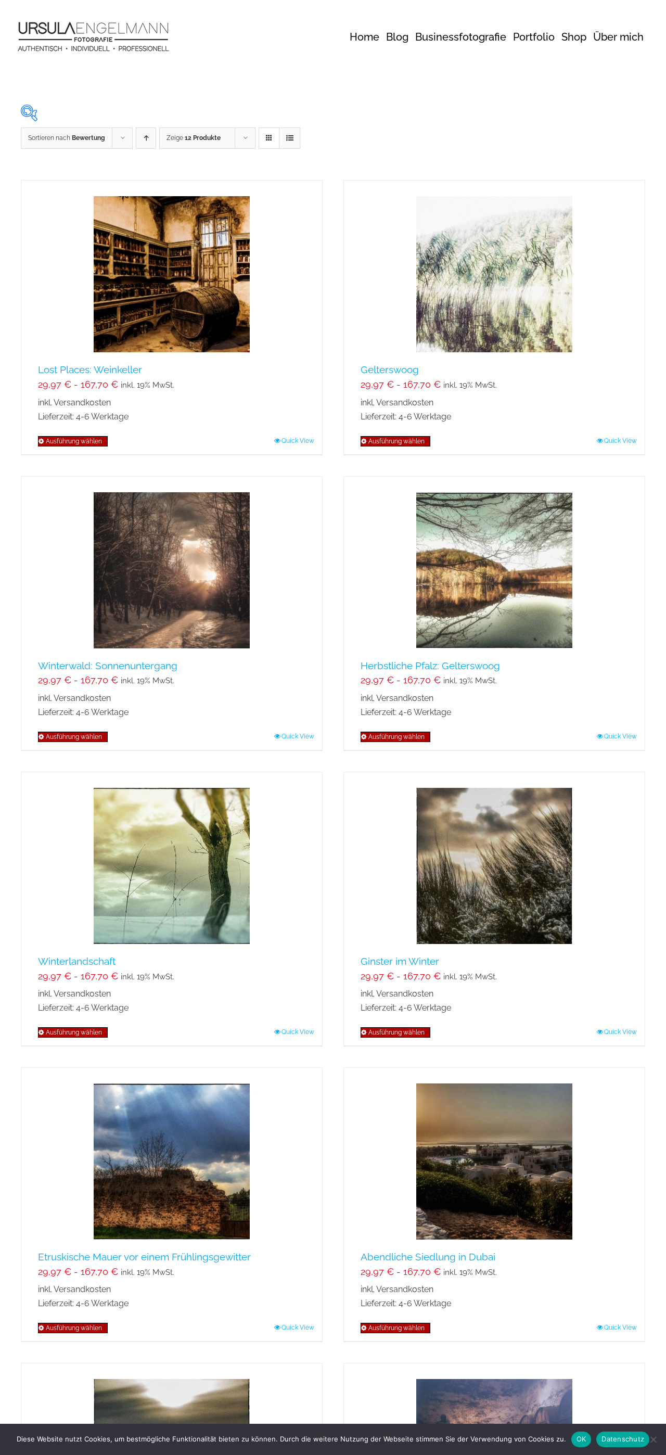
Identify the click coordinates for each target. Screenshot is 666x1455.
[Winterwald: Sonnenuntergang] (171, 562)
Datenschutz (622, 1439)
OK (581, 1439)
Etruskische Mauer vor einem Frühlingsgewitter (144, 1256)
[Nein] (653, 1439)
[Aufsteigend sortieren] (146, 138)
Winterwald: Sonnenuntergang (107, 665)
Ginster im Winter (400, 961)
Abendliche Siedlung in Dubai (428, 1256)
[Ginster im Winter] (494, 858)
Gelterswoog (390, 369)
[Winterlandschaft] (171, 858)
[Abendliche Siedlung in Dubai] (494, 1154)
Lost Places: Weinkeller (90, 369)
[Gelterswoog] (494, 266)
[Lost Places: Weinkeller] (171, 266)
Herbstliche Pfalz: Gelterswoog (430, 665)
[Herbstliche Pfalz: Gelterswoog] (494, 562)
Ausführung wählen (74, 441)
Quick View (297, 440)
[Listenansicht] (289, 138)
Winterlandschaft (77, 961)
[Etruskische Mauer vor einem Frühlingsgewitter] (171, 1154)
